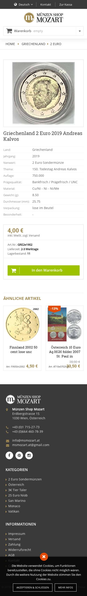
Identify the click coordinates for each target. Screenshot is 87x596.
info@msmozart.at (26, 440)
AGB (11, 555)
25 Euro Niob (18, 495)
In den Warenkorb (47, 270)
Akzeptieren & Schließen (33, 587)
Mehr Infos (65, 587)
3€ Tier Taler (17, 490)
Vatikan (13, 511)
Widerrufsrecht (19, 550)
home (10, 44)
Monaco (14, 506)
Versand (14, 539)
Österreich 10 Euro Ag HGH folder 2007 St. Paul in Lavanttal (65, 354)
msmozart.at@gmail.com (30, 445)
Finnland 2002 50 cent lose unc (23, 349)
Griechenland (33, 44)
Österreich (16, 484)
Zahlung (14, 544)
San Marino (16, 500)
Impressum (16, 534)
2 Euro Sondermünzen (25, 479)
